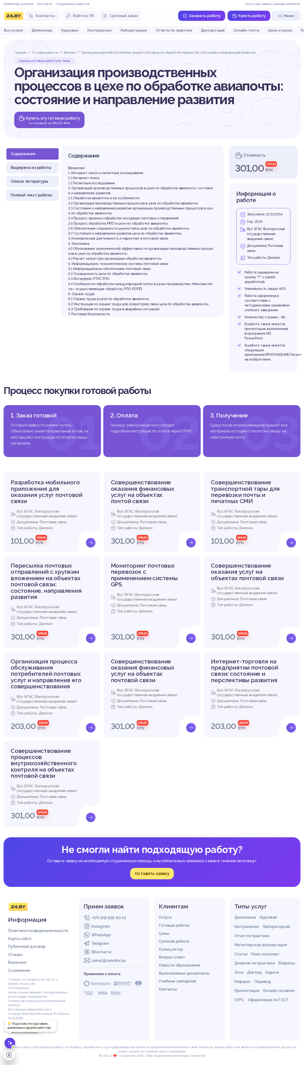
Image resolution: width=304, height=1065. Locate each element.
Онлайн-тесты (246, 30)
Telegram (100, 943)
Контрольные (99, 30)
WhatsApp (101, 935)
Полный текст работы (31, 195)
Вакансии (17, 962)
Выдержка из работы (31, 167)
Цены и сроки (280, 30)
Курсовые (69, 30)
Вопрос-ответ (172, 957)
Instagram (100, 926)
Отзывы (15, 954)
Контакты (44, 4)
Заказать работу (205, 16)
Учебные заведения (177, 981)
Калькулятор (171, 949)
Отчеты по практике (174, 30)
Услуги (165, 917)
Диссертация (213, 30)
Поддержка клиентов (72, 4)
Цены (164, 933)
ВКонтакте (101, 952)
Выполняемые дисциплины (184, 973)
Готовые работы (174, 925)
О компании (19, 970)
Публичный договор (19, 4)
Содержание (23, 154)
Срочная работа (174, 941)
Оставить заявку (152, 873)
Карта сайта (19, 938)
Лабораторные (133, 30)
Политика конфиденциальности (38, 930)
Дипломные (42, 30)
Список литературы (29, 181)
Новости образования (179, 965)
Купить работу (252, 16)
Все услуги (13, 30)
